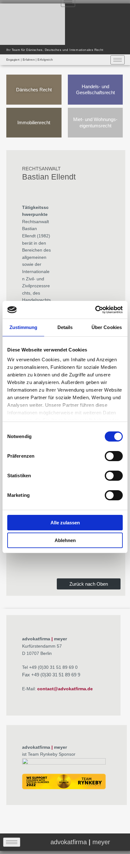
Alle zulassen (65, 522)
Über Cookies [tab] (107, 327)
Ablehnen (65, 540)
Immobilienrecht (33, 122)
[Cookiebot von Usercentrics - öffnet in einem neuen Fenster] (95, 310)
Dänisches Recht (34, 89)
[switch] (114, 456)
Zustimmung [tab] (23, 327)
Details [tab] (65, 327)
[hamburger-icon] (117, 59)
